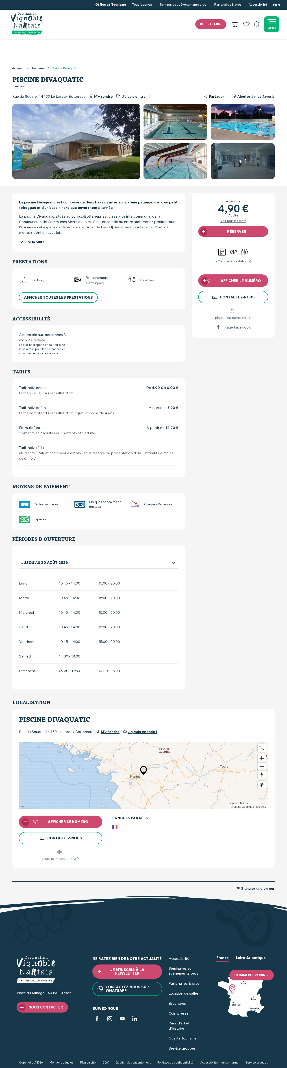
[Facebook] (97, 1019)
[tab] (94, 562)
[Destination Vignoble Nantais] (26, 23)
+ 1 (243, 161)
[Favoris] (246, 24)
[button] (256, 24)
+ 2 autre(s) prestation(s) (233, 261)
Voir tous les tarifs (233, 221)
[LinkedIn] (134, 1019)
